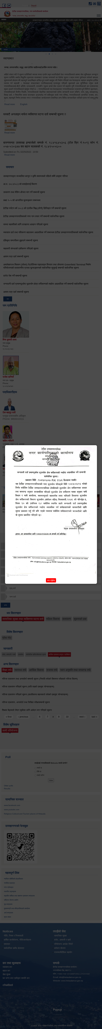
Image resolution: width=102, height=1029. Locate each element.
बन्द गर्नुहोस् (51, 580)
